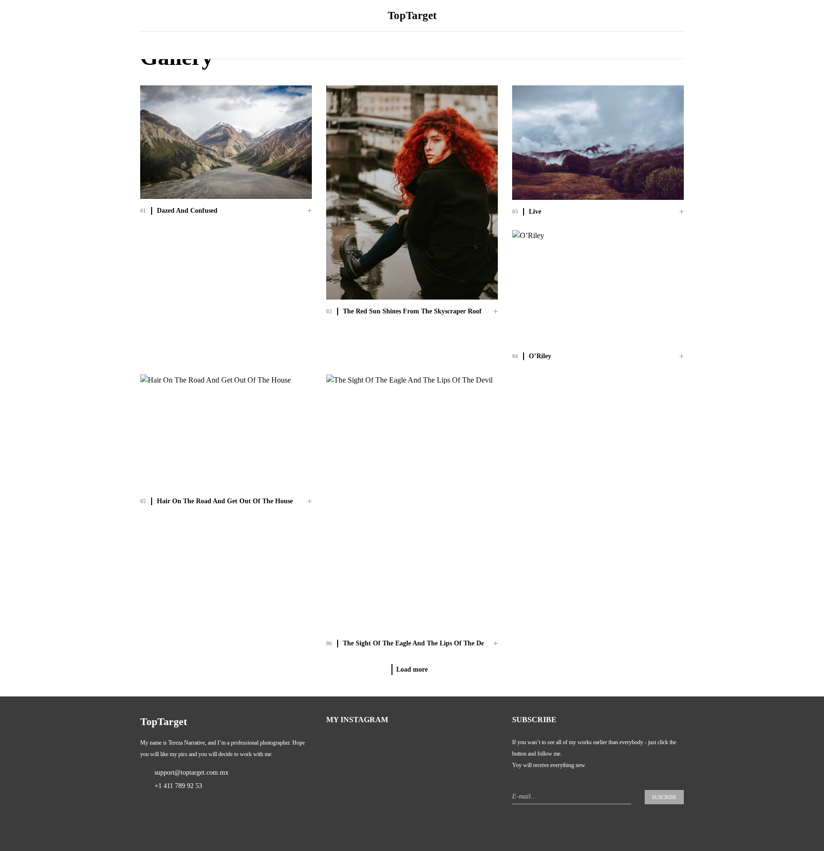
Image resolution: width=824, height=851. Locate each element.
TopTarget (412, 15)
